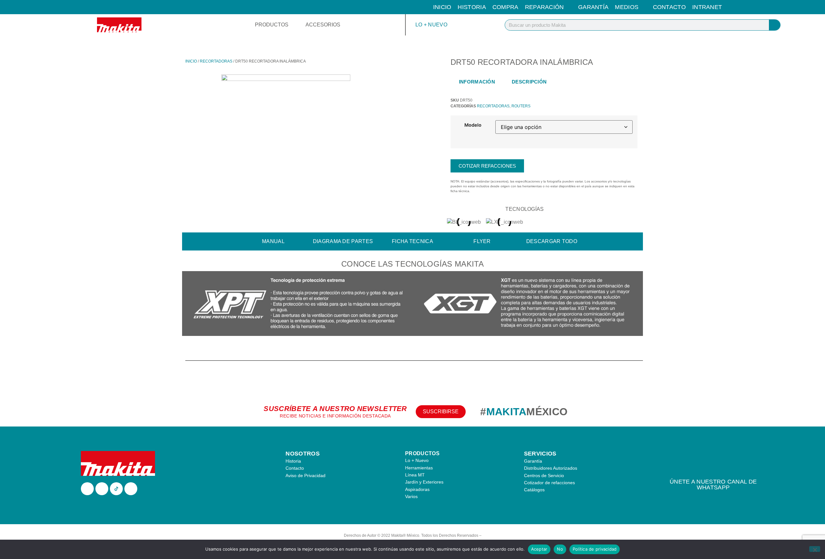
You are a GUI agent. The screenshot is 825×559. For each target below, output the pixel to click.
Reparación (544, 7)
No (560, 549)
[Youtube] (130, 488)
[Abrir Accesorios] (344, 25)
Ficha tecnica (412, 241)
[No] (814, 549)
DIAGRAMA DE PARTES (343, 241)
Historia (472, 7)
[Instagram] (101, 488)
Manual (273, 241)
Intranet (707, 7)
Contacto (669, 7)
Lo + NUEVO (431, 24)
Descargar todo (551, 241)
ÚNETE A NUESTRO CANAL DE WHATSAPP (713, 484)
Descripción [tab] (529, 81)
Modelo (472, 125)
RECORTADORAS (216, 61)
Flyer (482, 241)
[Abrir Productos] (292, 25)
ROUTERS (520, 106)
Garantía (593, 7)
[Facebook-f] (87, 488)
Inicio (442, 7)
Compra (505, 7)
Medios (626, 7)
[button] (188, 304)
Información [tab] (477, 81)
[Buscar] (774, 25)
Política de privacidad (595, 549)
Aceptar (539, 549)
